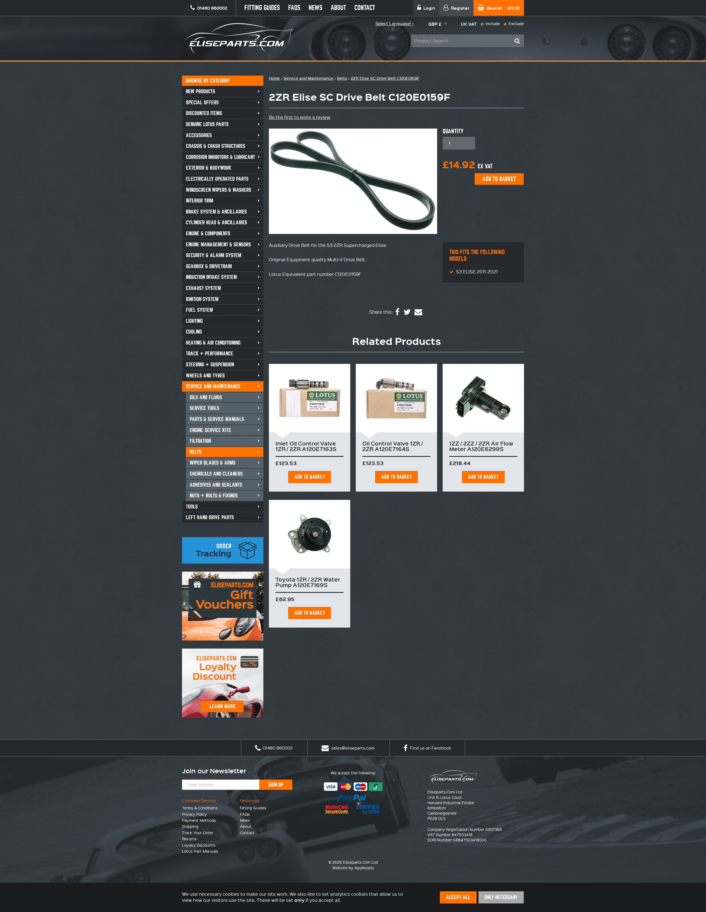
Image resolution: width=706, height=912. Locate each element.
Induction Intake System (211, 277)
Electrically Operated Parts (217, 179)
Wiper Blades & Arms (213, 462)
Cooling (194, 331)
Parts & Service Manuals (217, 419)
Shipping (190, 826)
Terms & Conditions (200, 807)
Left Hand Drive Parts (210, 517)
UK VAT (469, 24)
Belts (195, 452)
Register (459, 8)
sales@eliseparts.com (352, 748)
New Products (200, 91)
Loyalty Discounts (198, 844)
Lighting (194, 321)
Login (428, 8)
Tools (192, 506)
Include (492, 23)
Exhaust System (203, 288)
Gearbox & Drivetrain (209, 266)
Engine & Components (208, 233)
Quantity (453, 131)
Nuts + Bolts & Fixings (214, 495)
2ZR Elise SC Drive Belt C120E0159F (385, 78)
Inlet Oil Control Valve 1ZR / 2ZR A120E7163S (306, 446)
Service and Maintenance (213, 386)
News (315, 8)
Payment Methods (199, 820)
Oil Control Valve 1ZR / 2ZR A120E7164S (392, 446)
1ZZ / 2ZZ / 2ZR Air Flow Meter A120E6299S (481, 446)
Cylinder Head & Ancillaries (216, 222)
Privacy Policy (194, 814)
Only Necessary (501, 897)
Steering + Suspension (210, 364)
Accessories (199, 135)
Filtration (200, 441)
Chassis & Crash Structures (215, 146)
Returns (189, 838)
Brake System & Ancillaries (216, 211)
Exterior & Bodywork (208, 167)
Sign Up (275, 784)
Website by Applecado (353, 867)
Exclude (515, 23)
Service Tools (204, 408)
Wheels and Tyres (205, 375)
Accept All (458, 897)
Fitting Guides (262, 8)
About (338, 8)
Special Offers (202, 102)
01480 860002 (277, 748)
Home (274, 78)
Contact (364, 8)
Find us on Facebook (430, 748)
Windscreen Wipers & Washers (218, 190)
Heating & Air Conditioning (213, 342)
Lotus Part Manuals (200, 851)
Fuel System (199, 310)
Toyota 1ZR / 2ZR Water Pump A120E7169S (308, 582)
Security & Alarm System (213, 255)
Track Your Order (197, 832)
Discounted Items (204, 113)
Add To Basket (309, 476)
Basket (503, 8)
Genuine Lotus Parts (207, 124)
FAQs (294, 8)
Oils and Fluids (206, 397)
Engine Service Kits (210, 430)
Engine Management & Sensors (218, 244)
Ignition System (202, 299)
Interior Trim (199, 200)
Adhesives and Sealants (216, 484)
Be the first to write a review (299, 117)
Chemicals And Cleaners (216, 473)
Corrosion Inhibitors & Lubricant (220, 157)
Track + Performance (209, 353)
